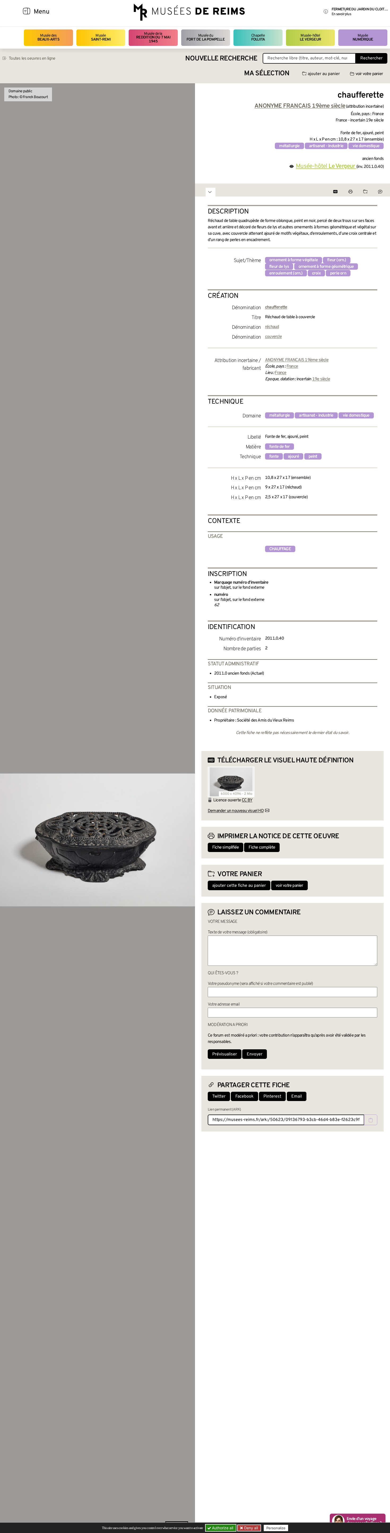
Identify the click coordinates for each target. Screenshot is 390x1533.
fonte (274, 456)
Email (296, 1096)
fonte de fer (279, 446)
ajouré (293, 456)
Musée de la (153, 37)
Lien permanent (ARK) (224, 1109)
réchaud (272, 327)
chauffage (280, 549)
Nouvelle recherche (221, 58)
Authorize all (222, 1528)
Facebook (244, 1096)
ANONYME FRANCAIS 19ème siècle (296, 360)
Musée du (206, 37)
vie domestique (366, 146)
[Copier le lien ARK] (370, 1120)
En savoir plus (341, 14)
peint (313, 456)
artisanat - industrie (326, 146)
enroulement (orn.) (286, 273)
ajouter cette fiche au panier (239, 885)
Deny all (250, 1528)
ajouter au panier (324, 74)
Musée (101, 37)
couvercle (273, 336)
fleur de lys (279, 266)
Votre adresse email (224, 1004)
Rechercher (371, 58)
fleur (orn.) (336, 260)
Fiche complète (262, 847)
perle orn (338, 273)
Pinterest (272, 1096)
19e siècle (321, 379)
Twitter (219, 1096)
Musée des (48, 37)
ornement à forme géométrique (326, 266)
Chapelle (258, 37)
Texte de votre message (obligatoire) (237, 932)
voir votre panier (369, 74)
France (292, 366)
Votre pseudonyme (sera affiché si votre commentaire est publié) (260, 983)
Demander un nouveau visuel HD (236, 811)
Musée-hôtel (310, 37)
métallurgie (289, 146)
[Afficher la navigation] (26, 12)
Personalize (275, 1528)
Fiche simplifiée (225, 847)
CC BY (247, 800)
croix (316, 273)
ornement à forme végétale (293, 260)
